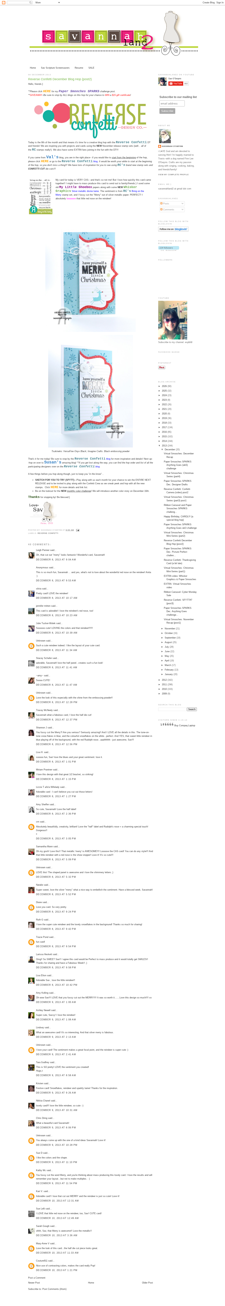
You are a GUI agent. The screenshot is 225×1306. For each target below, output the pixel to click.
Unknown (40, 640)
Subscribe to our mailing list (178, 97)
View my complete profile (173, 175)
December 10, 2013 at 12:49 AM (57, 1218)
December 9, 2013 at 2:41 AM (56, 1054)
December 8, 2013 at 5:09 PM (56, 859)
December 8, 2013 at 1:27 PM (56, 796)
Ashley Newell (43, 1010)
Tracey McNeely (44, 710)
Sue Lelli (41, 1208)
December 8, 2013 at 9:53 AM (56, 580)
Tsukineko (57, 451)
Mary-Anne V (42, 1243)
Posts (165, 203)
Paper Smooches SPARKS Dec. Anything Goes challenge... (177, 611)
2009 (165, 693)
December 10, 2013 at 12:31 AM (57, 1200)
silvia (38, 588)
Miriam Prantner (44, 769)
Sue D (39, 1153)
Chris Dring (41, 1118)
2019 (165, 418)
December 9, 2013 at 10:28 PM (56, 1145)
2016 (165, 432)
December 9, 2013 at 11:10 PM (56, 1162)
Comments (168, 209)
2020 (165, 413)
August (169, 642)
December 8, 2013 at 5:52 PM (56, 894)
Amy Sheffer (42, 804)
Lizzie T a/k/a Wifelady (47, 787)
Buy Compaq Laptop (184, 725)
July (167, 647)
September (170, 637)
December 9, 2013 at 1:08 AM (56, 1019)
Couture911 (41, 1260)
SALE (91, 67)
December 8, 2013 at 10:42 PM (56, 985)
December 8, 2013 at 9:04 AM (56, 559)
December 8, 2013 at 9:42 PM (56, 929)
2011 (165, 684)
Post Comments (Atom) (54, 1289)
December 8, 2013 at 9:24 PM (56, 911)
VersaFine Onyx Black (74, 451)
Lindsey (40, 1027)
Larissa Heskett (44, 954)
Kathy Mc (41, 1170)
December (170, 449)
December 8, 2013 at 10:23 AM (56, 615)
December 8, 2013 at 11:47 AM (56, 685)
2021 (165, 409)
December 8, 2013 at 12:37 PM (56, 719)
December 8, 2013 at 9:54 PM (56, 946)
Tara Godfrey (42, 1062)
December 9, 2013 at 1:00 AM (56, 1002)
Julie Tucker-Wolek (46, 623)
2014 (165, 441)
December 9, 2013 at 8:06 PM (56, 1127)
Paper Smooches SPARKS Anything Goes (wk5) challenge (177, 465)
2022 (165, 404)
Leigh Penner (42, 550)
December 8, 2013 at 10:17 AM (56, 598)
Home (33, 67)
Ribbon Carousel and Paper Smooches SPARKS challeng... (178, 508)
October (169, 633)
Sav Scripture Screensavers (55, 67)
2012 (165, 680)
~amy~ (39, 675)
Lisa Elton (41, 975)
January (169, 674)
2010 (165, 689)
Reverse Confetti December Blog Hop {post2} (60, 79)
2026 (165, 386)
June (167, 651)
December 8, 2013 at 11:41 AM (56, 667)
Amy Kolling (42, 993)
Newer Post (34, 1282)
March (168, 665)
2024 (165, 395)
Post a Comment (36, 1277)
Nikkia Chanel (43, 1100)
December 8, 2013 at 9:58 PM (56, 967)
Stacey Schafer (44, 658)
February (169, 669)
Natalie (39, 885)
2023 (165, 400)
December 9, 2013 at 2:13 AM (56, 1037)
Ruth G (39, 919)
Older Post (147, 1282)
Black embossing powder (117, 451)
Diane (39, 902)
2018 (165, 422)
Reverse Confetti (48, 533)
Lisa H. (39, 752)
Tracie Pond (42, 937)
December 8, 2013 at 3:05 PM (56, 838)
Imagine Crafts (95, 451)
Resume (79, 67)
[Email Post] (77, 530)
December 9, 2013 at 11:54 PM (56, 1183)
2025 (165, 390)
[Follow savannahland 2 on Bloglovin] (173, 231)
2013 (165, 445)
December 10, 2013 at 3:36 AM (56, 1235)
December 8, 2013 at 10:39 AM (56, 632)
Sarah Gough (42, 1226)
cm (37, 821)
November (170, 628)
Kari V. (39, 1191)
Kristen (39, 1083)
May (167, 656)
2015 (165, 436)
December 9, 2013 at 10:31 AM (56, 1110)
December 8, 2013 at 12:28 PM (56, 702)
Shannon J (41, 727)
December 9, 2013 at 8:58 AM (56, 1075)
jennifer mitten (43, 606)
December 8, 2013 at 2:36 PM (56, 813)
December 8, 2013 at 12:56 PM (56, 744)
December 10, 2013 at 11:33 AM (57, 1252)
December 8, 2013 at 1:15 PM (56, 779)
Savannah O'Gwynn (172, 146)
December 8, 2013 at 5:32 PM (56, 877)
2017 (165, 427)
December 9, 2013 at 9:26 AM (56, 1092)
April (167, 660)
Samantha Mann (44, 846)
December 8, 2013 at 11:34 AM (56, 650)
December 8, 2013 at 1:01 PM (56, 761)
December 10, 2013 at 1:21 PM (56, 1270)
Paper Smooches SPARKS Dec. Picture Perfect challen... (177, 552)
